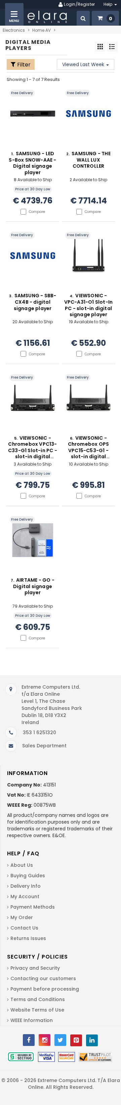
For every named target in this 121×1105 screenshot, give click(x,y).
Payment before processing (44, 989)
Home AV (41, 30)
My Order (21, 917)
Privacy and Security (35, 968)
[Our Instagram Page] (44, 1040)
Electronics (14, 30)
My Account (24, 896)
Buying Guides (27, 875)
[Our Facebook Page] (29, 1040)
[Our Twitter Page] (60, 1040)
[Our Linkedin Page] (92, 1040)
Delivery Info (25, 886)
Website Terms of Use (37, 1009)
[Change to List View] (112, 47)
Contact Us (24, 927)
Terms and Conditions (37, 999)
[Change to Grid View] (100, 47)
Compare (37, 211)
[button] (83, 18)
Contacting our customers (43, 978)
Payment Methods (32, 907)
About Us (21, 865)
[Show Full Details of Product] (32, 120)
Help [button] (109, 4)
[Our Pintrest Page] (76, 1040)
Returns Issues (28, 938)
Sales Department (44, 745)
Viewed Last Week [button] (84, 64)
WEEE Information (31, 1020)
